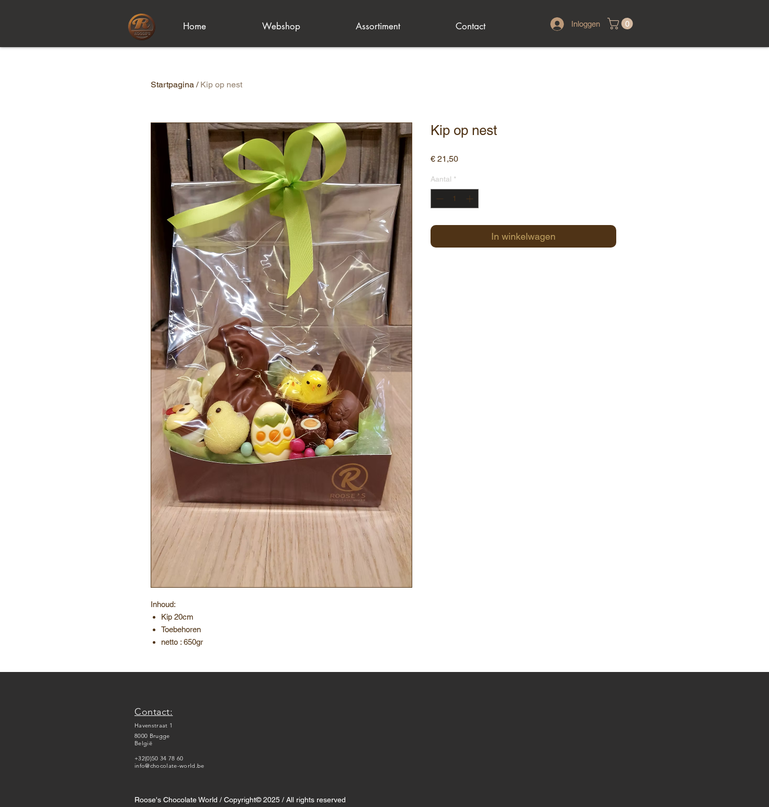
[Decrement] (438, 198)
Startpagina (172, 84)
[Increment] (470, 198)
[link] (621, 23)
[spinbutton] (454, 198)
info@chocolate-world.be (169, 765)
